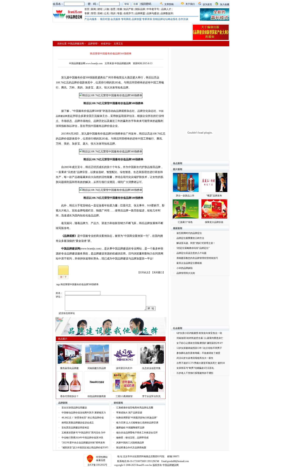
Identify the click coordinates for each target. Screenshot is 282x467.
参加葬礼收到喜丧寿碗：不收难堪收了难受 (198, 353)
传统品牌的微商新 (96, 396)
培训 (112, 13)
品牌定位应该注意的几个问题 (191, 253)
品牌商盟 (140, 13)
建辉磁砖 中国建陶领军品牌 (130, 427)
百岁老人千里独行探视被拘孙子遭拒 (194, 373)
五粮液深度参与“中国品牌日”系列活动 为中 (84, 432)
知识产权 (129, 9)
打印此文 (144, 272)
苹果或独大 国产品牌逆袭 (129, 412)
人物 (106, 9)
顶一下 (63, 277)
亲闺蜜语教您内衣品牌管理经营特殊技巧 (197, 258)
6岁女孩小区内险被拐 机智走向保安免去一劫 (199, 333)
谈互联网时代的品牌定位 (189, 233)
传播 (119, 9)
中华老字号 (153, 9)
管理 (93, 13)
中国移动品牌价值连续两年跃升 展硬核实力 (84, 412)
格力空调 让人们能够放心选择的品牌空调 (137, 422)
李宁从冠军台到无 (151, 396)
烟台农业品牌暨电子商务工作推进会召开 (137, 432)
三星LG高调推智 (124, 396)
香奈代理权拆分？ (69, 396)
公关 (106, 13)
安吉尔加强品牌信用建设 (74, 407)
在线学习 (129, 13)
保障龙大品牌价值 (214, 222)
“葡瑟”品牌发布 (214, 195)
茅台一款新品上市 (185, 195)
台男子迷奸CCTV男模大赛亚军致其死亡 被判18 (200, 363)
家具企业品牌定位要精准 (189, 263)
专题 (119, 13)
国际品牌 (140, 9)
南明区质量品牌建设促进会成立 (78, 422)
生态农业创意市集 (151, 368)
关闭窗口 (158, 272)
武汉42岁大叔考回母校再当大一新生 (194, 358)
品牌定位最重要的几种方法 (190, 238)
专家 (86, 13)
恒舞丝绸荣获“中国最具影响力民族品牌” (136, 417)
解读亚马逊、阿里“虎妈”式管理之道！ (195, 243)
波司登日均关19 (124, 368)
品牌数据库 (167, 13)
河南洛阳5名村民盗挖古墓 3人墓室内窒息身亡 (199, 338)
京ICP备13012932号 (97, 465)
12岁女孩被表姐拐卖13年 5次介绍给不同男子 (199, 348)
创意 (112, 9)
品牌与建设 (153, 13)
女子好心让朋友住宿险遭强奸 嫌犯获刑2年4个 (199, 343)
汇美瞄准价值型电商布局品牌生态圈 (134, 407)
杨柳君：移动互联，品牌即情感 (132, 437)
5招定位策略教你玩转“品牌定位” (192, 248)
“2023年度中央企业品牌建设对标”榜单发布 (83, 442)
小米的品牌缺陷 (184, 268)
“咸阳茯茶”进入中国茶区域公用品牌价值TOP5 (85, 447)
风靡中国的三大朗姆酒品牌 (130, 442)
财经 (99, 9)
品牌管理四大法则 (185, 273)
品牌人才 (166, 9)
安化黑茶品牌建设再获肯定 (75, 427)
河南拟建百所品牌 (96, 368)
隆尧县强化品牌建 (69, 368)
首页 (86, 9)
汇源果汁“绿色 (185, 222)
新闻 (93, 9)
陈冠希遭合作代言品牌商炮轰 (131, 447)
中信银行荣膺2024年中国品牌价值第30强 (82, 437)
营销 (99, 13)
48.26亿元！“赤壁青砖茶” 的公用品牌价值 (83, 417)
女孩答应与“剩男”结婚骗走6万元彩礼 (195, 368)
